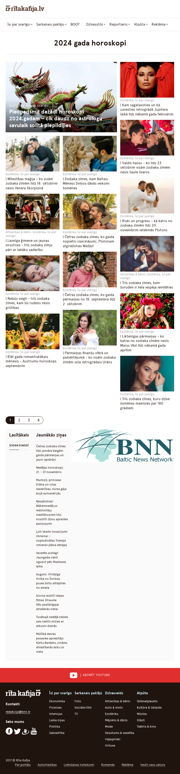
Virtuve (110, 745)
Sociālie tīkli (83, 707)
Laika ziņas (57, 720)
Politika (54, 726)
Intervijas (55, 714)
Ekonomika (57, 701)
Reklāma (127, 764)
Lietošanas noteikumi (79, 764)
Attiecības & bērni (117, 701)
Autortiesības (47, 764)
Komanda (108, 764)
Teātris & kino (146, 726)
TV (76, 714)
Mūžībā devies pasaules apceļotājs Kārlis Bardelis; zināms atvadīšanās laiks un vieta (51, 642)
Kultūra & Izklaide (149, 707)
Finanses (55, 707)
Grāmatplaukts (147, 701)
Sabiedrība (56, 733)
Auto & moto (114, 707)
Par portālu (23, 764)
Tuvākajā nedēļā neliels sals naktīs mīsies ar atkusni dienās (52, 621)
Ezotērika (111, 714)
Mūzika (142, 714)
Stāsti (141, 720)
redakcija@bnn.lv (18, 711)
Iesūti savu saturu (152, 764)
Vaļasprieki (112, 739)
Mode (109, 726)
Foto (78, 701)
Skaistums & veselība (119, 733)
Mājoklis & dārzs (116, 720)
